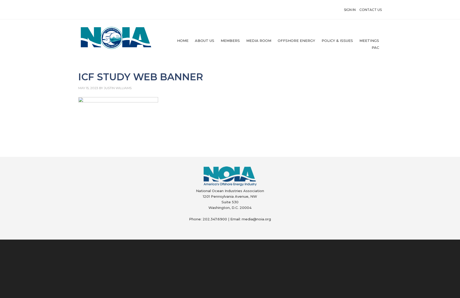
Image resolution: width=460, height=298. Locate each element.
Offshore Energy (296, 40)
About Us (204, 40)
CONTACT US (370, 10)
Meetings (369, 40)
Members (230, 40)
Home (182, 40)
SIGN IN (350, 10)
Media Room (258, 40)
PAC (375, 47)
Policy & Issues (337, 40)
